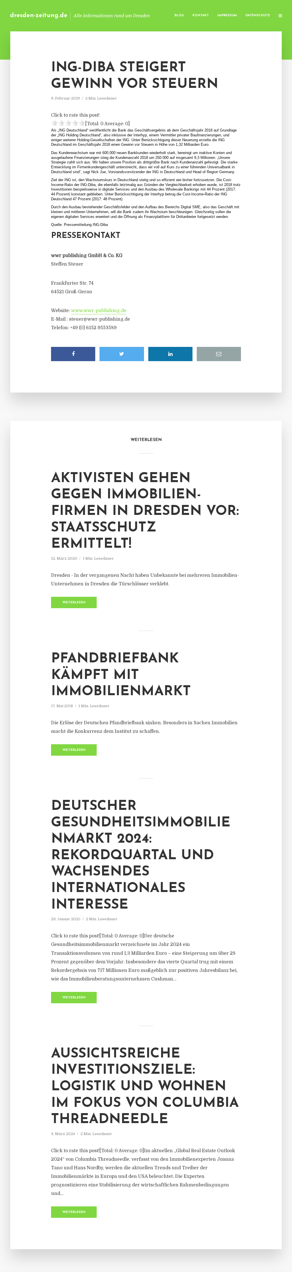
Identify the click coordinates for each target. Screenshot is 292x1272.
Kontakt (200, 15)
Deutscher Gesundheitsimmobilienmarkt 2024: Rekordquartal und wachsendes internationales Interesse (140, 856)
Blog (179, 15)
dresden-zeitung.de (38, 16)
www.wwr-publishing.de (98, 310)
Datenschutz (258, 15)
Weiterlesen (74, 602)
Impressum (227, 15)
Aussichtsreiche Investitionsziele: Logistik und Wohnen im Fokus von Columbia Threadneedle (145, 1087)
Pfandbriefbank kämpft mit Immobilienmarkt (121, 675)
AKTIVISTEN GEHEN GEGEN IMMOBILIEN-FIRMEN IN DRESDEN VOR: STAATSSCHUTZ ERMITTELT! (145, 511)
